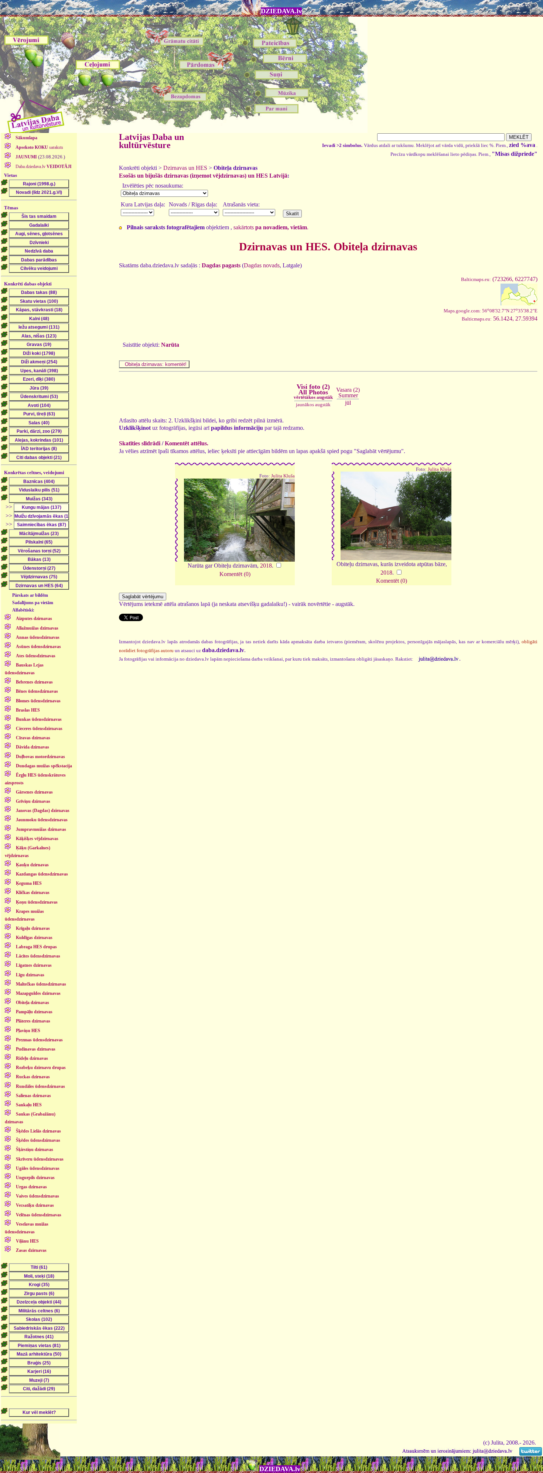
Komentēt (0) (234, 574)
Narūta (170, 345)
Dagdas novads (262, 265)
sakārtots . (270, 227)
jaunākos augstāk (313, 404)
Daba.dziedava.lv (43, 166)
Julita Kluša (283, 476)
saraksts (39, 147)
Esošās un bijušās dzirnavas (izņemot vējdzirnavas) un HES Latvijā (203, 175)
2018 (266, 565)
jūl (348, 403)
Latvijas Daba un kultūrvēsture (151, 141)
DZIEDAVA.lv (281, 11)
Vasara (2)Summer (348, 392)
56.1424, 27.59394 (499, 318)
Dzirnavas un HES (185, 168)
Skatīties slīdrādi (139, 443)
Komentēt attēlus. (186, 443)
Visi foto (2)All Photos (313, 391)
